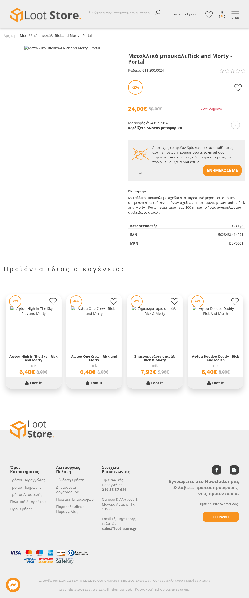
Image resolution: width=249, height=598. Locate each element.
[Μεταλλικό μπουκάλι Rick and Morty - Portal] (62, 47)
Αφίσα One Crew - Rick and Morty (94, 358)
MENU (235, 18)
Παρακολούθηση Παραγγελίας (70, 509)
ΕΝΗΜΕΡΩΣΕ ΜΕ (222, 170)
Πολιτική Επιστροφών (75, 499)
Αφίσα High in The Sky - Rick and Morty (33, 358)
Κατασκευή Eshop (150, 589)
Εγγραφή (193, 14)
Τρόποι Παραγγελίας (27, 479)
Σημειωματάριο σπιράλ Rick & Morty (154, 358)
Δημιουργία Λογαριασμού (67, 489)
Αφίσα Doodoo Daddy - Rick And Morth (215, 358)
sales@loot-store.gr (119, 528)
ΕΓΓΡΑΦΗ (221, 517)
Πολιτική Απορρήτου (28, 501)
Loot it (35, 382)
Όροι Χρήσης (21, 509)
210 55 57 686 (114, 489)
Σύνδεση (178, 14)
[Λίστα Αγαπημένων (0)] (209, 14)
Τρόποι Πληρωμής (25, 487)
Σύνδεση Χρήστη (70, 479)
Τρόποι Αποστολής (26, 494)
